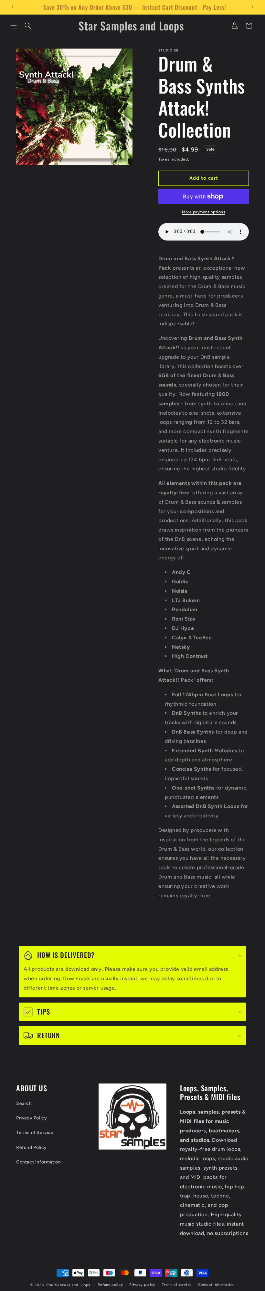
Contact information (216, 1285)
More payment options (203, 212)
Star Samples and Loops (68, 1285)
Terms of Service (35, 1132)
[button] (13, 25)
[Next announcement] (252, 7)
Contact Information (38, 1162)
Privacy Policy (31, 1118)
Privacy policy (142, 1285)
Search (24, 1103)
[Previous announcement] (12, 7)
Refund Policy (31, 1147)
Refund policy (110, 1285)
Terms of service (177, 1285)
